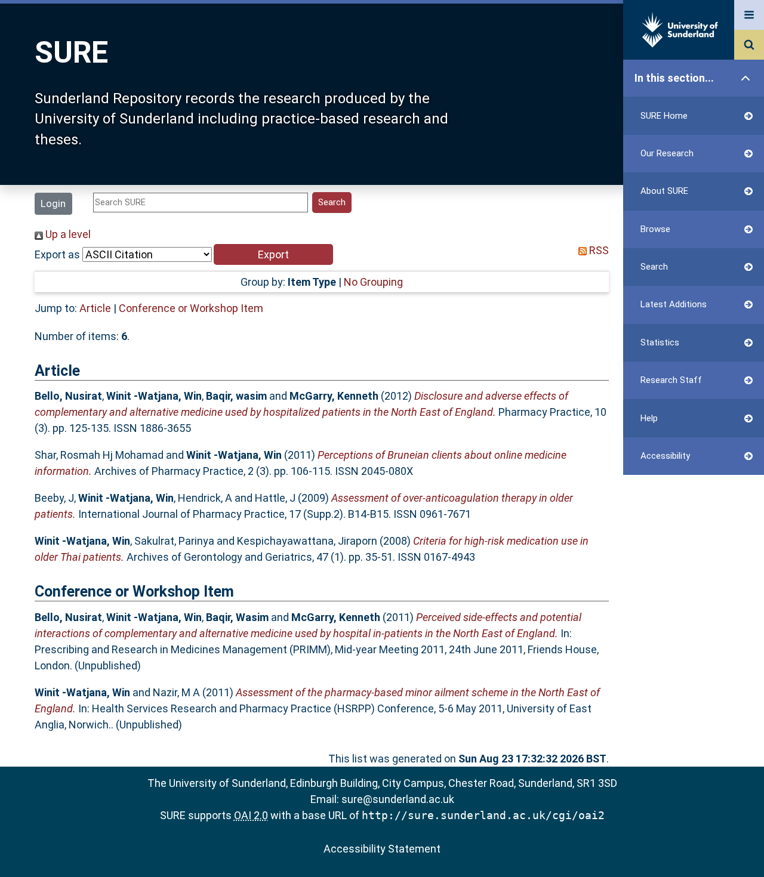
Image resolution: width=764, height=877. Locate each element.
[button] (273, 254)
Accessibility (665, 455)
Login (53, 203)
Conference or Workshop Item (191, 308)
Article (95, 308)
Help (649, 418)
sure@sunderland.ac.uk (397, 799)
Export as (57, 254)
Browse (655, 229)
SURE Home (664, 115)
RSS (598, 250)
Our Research (667, 153)
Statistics (659, 342)
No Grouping (373, 282)
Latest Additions (673, 304)
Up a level (67, 234)
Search (654, 266)
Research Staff (671, 380)
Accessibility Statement (382, 848)
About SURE (664, 191)
